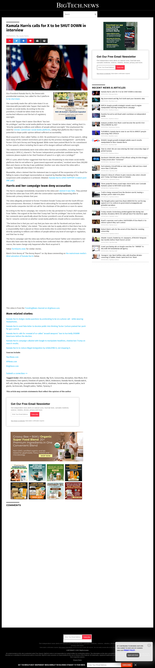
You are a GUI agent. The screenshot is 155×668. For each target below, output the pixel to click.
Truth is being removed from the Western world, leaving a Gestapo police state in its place (122, 193)
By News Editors (113, 110)
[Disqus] (46, 536)
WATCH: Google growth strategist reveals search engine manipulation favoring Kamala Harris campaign (121, 107)
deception (69, 378)
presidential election (32, 383)
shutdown (52, 383)
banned (35, 378)
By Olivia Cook (113, 101)
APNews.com (11, 362)
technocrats (17, 386)
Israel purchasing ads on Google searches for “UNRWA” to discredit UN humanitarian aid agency (122, 248)
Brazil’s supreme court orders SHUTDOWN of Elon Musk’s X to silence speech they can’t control (123, 222)
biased (43, 378)
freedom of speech (36, 381)
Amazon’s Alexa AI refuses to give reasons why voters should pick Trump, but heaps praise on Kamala (123, 176)
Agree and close (133, 655)
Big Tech (49, 378)
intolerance (56, 381)
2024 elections (25, 378)
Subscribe (126, 665)
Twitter (39, 386)
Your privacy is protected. (18, 420)
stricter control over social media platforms (32, 130)
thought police (29, 386)
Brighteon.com (12, 366)
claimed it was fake (67, 191)
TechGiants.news (19, 249)
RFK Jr (44, 383)
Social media (62, 383)
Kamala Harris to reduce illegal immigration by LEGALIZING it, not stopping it (38, 348)
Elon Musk (78, 378)
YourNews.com (12, 357)
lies (21, 383)
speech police (74, 383)
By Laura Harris (113, 94)
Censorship (59, 378)
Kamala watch (80, 381)
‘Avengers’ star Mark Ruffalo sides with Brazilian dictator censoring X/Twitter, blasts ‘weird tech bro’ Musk (121, 256)
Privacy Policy (77, 660)
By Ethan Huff (113, 144)
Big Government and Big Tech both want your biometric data (123, 99)
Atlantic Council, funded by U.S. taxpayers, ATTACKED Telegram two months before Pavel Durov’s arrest (123, 239)
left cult (9, 383)
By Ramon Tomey (114, 179)
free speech (22, 381)
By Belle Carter (113, 136)
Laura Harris (23, 36)
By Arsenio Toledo (114, 127)
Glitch (47, 381)
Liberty (16, 383)
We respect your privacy (66, 647)
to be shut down (13, 99)
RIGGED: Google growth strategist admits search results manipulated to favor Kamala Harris (121, 141)
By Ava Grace (113, 225)
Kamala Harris (67, 381)
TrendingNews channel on (42, 308)
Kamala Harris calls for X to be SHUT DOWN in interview (121, 92)
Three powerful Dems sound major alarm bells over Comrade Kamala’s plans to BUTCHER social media (123, 185)
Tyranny (46, 386)
